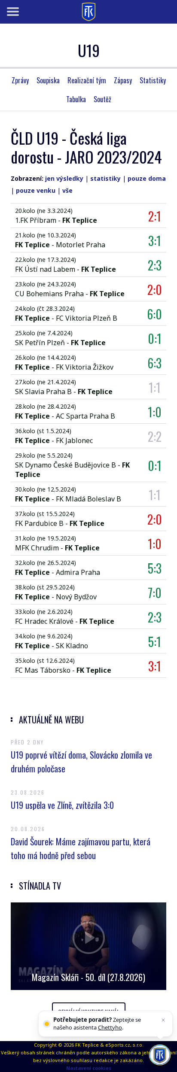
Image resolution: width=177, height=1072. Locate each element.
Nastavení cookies (88, 1068)
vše (67, 190)
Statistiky (153, 80)
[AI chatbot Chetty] (160, 1055)
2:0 (154, 289)
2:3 (155, 265)
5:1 (154, 641)
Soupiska (48, 80)
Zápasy (123, 80)
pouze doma (147, 178)
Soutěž (102, 99)
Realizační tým (86, 80)
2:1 (154, 216)
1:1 (155, 387)
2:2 (155, 436)
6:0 (154, 314)
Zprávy (20, 80)
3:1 (154, 240)
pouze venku (35, 190)
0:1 (155, 338)
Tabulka (76, 99)
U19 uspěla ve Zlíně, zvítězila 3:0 (62, 805)
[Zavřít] (163, 1020)
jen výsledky (64, 178)
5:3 (155, 568)
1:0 (155, 412)
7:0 (155, 592)
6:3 (154, 363)
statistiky (105, 178)
